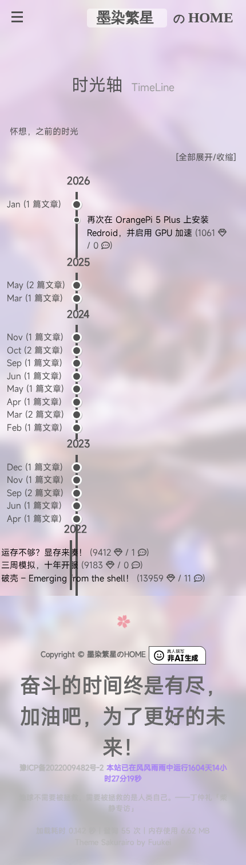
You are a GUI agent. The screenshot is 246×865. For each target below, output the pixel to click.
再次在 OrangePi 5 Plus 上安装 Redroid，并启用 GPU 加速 (152, 232)
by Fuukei (152, 842)
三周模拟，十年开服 (72, 565)
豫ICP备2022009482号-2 (61, 767)
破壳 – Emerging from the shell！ (103, 578)
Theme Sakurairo (104, 842)
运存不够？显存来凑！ (75, 552)
